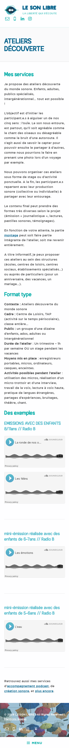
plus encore (44, 691)
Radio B (29, 428)
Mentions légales (15, 719)
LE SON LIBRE (39, 8)
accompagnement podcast (28, 686)
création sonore (16, 691)
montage (11, 235)
